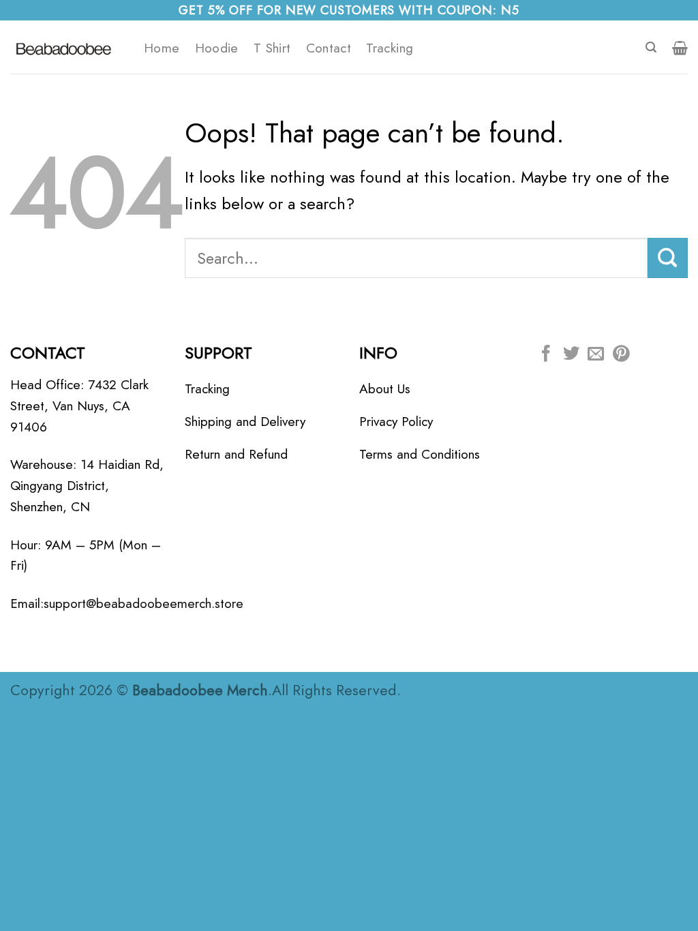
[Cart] (680, 48)
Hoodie (217, 47)
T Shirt (272, 47)
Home (162, 47)
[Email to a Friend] (596, 355)
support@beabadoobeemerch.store (143, 603)
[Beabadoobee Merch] (66, 47)
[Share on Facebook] (546, 355)
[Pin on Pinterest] (621, 355)
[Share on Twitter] (571, 355)
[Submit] (668, 257)
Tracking (389, 47)
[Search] (651, 47)
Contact (329, 47)
